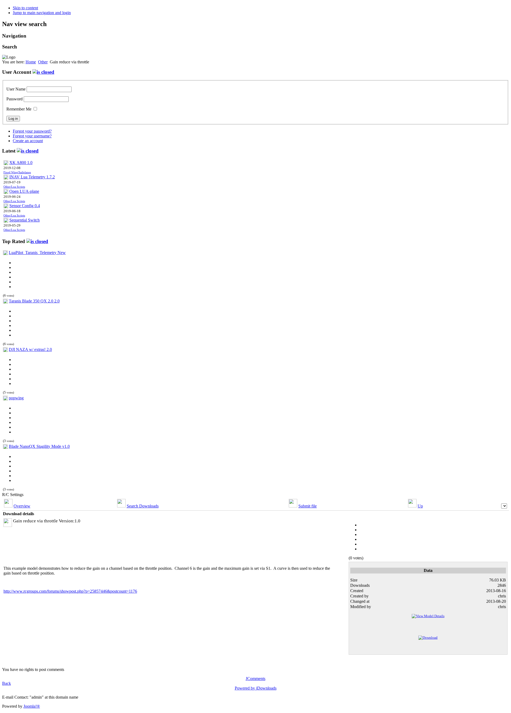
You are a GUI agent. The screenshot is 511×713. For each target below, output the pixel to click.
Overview (22, 506)
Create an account (28, 140)
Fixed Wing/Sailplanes (17, 172)
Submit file (307, 506)
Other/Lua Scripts (14, 186)
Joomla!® (31, 706)
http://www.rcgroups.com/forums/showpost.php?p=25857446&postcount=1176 (70, 591)
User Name (16, 89)
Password (14, 99)
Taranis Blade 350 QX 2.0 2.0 (34, 301)
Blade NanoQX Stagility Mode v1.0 (39, 446)
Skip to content (25, 8)
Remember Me (18, 109)
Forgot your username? (32, 136)
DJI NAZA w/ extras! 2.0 (30, 349)
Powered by (245, 688)
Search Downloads (143, 506)
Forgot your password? (32, 131)
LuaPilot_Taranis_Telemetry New (37, 252)
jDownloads (266, 688)
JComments (255, 678)
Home (31, 62)
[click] (43, 72)
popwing (16, 398)
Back (6, 683)
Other (43, 62)
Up (420, 506)
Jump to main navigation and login (42, 12)
